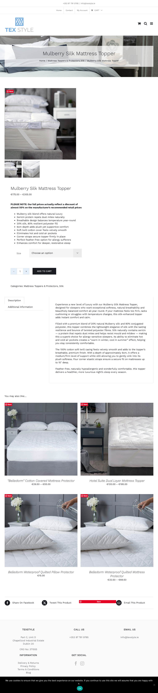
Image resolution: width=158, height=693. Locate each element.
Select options (33, 439)
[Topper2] (40, 124)
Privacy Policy (28, 666)
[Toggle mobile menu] (151, 23)
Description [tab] (14, 300)
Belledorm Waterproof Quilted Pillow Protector (41, 572)
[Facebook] (76, 663)
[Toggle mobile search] (145, 23)
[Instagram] (82, 663)
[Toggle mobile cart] (139, 23)
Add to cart (44, 271)
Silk (61, 286)
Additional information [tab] (20, 307)
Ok (79, 688)
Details (53, 439)
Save (11, 91)
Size (19, 253)
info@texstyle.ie (88, 3)
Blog (28, 672)
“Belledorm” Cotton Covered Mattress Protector (41, 481)
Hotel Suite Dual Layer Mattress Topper (117, 481)
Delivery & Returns (28, 663)
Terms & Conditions (28, 669)
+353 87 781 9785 (71, 3)
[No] (154, 684)
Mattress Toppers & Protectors (41, 286)
